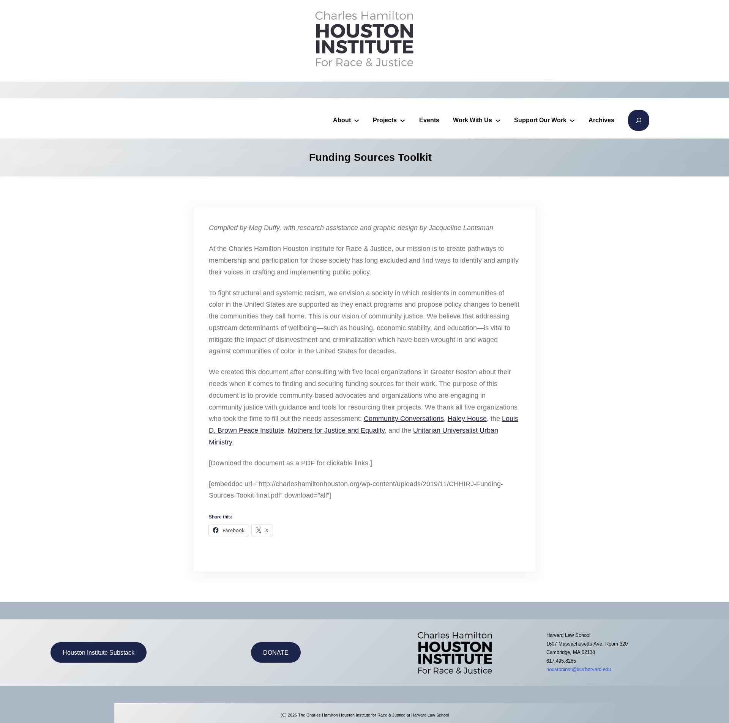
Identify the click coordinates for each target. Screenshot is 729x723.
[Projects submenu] (402, 120)
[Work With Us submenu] (497, 120)
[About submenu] (356, 120)
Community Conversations (404, 418)
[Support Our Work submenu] (572, 120)
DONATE (276, 652)
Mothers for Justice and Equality (336, 430)
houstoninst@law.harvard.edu (578, 669)
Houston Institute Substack (98, 652)
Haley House (467, 418)
